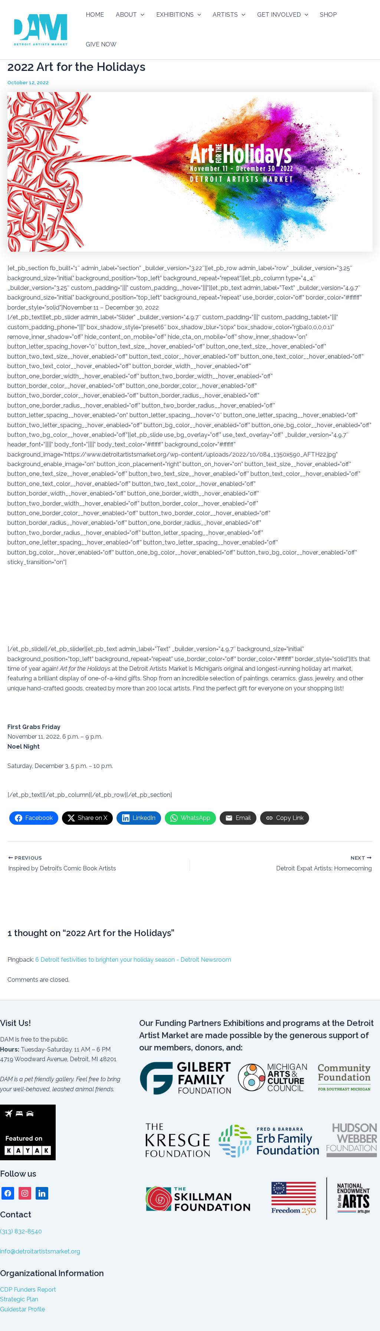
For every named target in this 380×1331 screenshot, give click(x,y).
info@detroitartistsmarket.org (40, 1251)
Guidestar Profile (22, 1309)
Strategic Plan (19, 1299)
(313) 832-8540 (21, 1231)
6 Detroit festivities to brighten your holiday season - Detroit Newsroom (133, 959)
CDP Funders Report (28, 1289)
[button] (140, 15)
